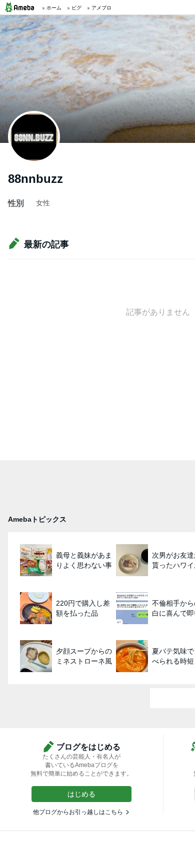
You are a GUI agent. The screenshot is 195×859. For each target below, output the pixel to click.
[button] (82, 794)
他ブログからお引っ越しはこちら (78, 812)
